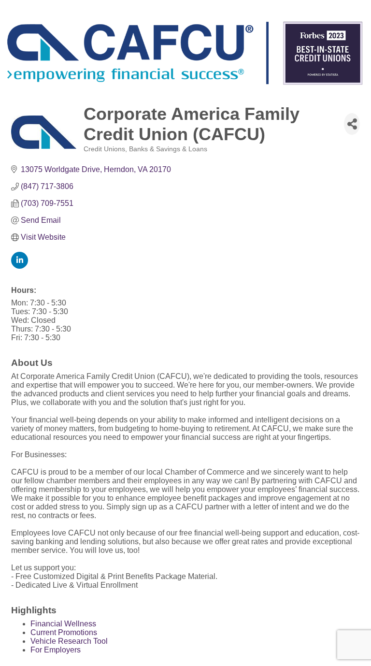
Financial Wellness (63, 624)
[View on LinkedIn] (19, 266)
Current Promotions (63, 632)
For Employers (55, 650)
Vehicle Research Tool (69, 641)
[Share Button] (352, 124)
